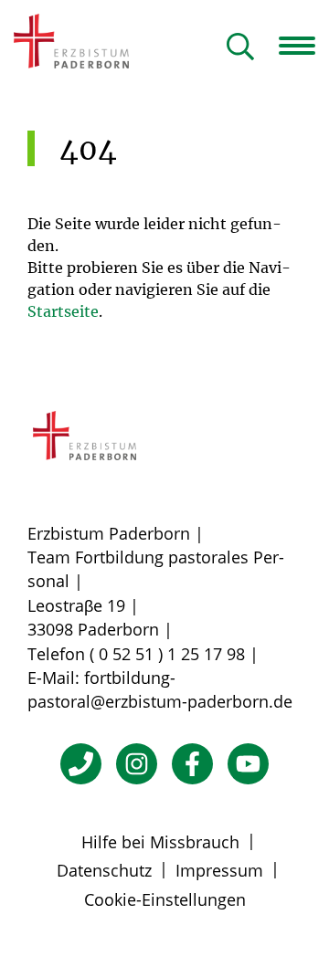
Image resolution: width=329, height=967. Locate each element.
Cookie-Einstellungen (165, 899)
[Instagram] (136, 763)
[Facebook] (192, 763)
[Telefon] (80, 763)
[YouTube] (248, 763)
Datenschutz (104, 870)
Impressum (219, 870)
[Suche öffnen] (240, 48)
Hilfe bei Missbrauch (160, 842)
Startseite (63, 311)
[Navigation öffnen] (304, 45)
